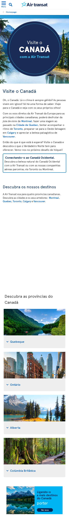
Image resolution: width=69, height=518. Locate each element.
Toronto (18, 128)
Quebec (7, 201)
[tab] (34, 328)
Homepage (11, 11)
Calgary (11, 132)
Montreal (26, 121)
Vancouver (9, 136)
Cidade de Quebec (27, 125)
